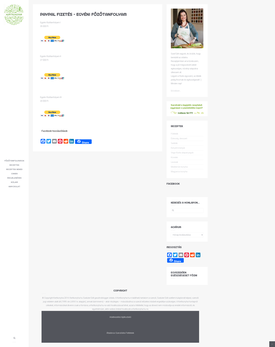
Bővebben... (176, 91)
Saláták (174, 143)
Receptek (14, 165)
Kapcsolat (14, 186)
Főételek (174, 134)
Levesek (174, 162)
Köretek (174, 157)
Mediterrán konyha (179, 167)
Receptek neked (14, 169)
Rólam (14, 182)
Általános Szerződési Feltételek (120, 333)
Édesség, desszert (179, 138)
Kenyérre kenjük (178, 148)
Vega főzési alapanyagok (182, 153)
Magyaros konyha (179, 171)
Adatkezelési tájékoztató (120, 317)
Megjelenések (14, 178)
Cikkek (14, 173)
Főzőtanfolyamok (14, 161)
